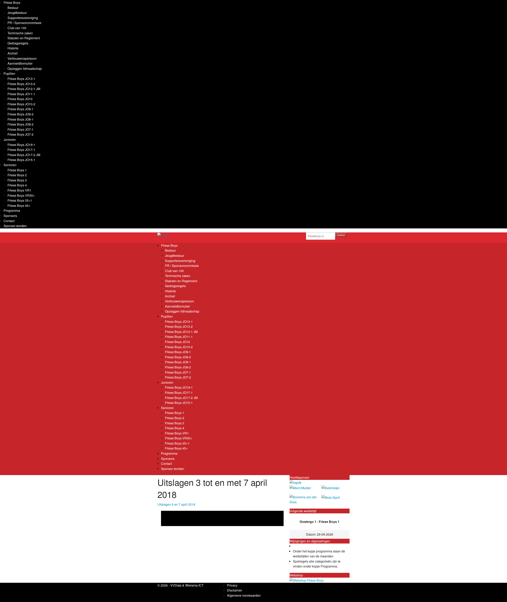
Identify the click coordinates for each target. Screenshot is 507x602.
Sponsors (10, 215)
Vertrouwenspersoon (22, 58)
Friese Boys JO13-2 (21, 83)
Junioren (10, 139)
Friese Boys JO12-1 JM (24, 88)
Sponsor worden (15, 225)
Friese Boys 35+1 (20, 200)
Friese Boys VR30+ (21, 195)
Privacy (232, 585)
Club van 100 (17, 28)
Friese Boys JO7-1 (20, 129)
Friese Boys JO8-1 (20, 119)
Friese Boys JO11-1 (21, 94)
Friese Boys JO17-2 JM (24, 154)
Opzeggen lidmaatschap (25, 68)
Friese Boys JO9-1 (20, 109)
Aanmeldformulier (20, 63)
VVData (175, 585)
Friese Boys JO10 (20, 99)
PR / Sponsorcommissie (24, 22)
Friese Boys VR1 (19, 190)
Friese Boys (12, 2)
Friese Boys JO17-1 (21, 149)
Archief (12, 53)
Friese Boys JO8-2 (20, 124)
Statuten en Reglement (24, 38)
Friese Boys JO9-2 (20, 114)
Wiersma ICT (194, 585)
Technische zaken (20, 33)
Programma (12, 210)
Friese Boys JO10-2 (21, 104)
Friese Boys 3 (17, 180)
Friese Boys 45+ (19, 205)
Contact (9, 221)
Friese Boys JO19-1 (21, 144)
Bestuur (13, 7)
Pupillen (9, 73)
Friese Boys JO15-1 (21, 159)
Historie (13, 48)
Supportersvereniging (23, 17)
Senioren (10, 165)
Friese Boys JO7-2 (20, 134)
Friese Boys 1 (17, 170)
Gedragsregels (18, 43)
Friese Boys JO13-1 (21, 78)
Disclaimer (234, 590)
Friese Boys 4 (17, 185)
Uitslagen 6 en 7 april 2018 (176, 504)
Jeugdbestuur (17, 12)
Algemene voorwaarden (244, 595)
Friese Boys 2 (17, 175)
